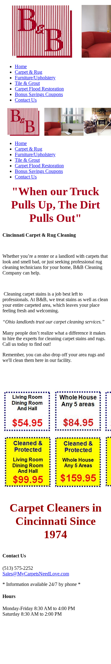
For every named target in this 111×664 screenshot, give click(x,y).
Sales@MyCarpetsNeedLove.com (35, 573)
